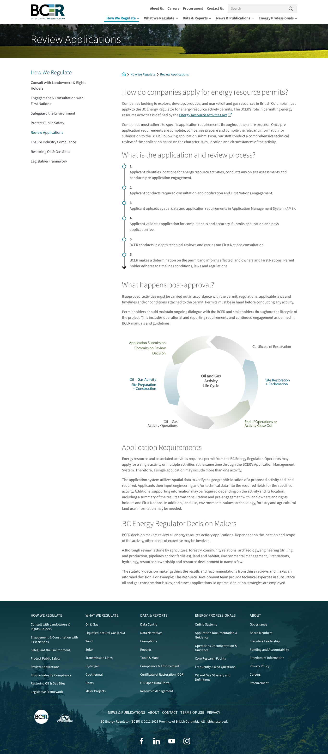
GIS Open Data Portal (155, 683)
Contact (170, 712)
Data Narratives (151, 633)
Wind (89, 641)
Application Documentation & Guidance (216, 635)
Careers (173, 8)
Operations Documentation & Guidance (216, 648)
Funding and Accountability (269, 649)
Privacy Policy (259, 666)
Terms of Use (192, 712)
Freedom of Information (267, 657)
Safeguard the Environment (53, 113)
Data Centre (148, 624)
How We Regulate (121, 18)
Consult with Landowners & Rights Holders (58, 85)
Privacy (213, 712)
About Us (157, 8)
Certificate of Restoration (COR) (162, 674)
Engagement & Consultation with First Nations (57, 100)
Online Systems (206, 624)
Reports (146, 649)
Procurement (193, 8)
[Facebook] (141, 741)
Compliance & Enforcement (159, 666)
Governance (258, 624)
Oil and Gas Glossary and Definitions (213, 677)
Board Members (261, 633)
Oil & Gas (91, 624)
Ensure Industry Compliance (53, 142)
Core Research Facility (210, 658)
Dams (89, 683)
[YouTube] (171, 741)
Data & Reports (195, 18)
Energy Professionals (276, 18)
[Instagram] (186, 741)
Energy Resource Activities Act (203, 115)
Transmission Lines (99, 657)
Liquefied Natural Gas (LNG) (105, 633)
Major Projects (95, 691)
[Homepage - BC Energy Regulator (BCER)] (48, 11)
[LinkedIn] (156, 741)
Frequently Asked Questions (215, 667)
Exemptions (148, 641)
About (255, 615)
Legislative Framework (49, 161)
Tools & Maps (149, 657)
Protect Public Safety (47, 123)
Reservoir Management (156, 691)
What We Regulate (159, 18)
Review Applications (174, 74)
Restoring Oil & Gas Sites (50, 151)
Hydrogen (92, 666)
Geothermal (94, 674)
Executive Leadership (265, 641)
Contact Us (215, 8)
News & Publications (233, 18)
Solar (89, 649)
